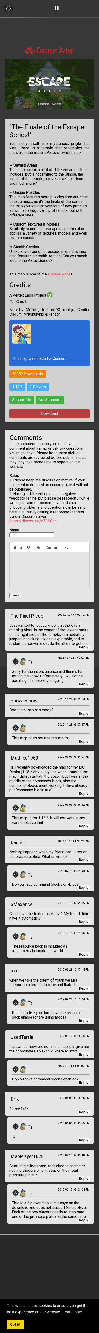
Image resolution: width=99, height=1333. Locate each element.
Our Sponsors (50, 400)
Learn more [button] (72, 1312)
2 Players (38, 387)
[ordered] (49, 547)
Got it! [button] (15, 1324)
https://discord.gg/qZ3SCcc (32, 521)
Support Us (21, 400)
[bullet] (55, 547)
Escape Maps (59, 274)
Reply (83, 647)
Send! (15, 595)
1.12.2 (17, 387)
